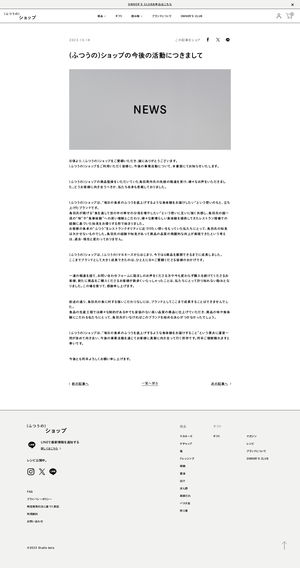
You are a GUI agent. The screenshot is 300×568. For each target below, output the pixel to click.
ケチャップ (186, 443)
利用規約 (32, 514)
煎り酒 (184, 510)
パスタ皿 (185, 503)
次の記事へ (219, 383)
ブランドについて (256, 451)
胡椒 (182, 466)
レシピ (250, 443)
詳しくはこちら (49, 448)
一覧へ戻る (150, 383)
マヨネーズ (186, 436)
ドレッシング (187, 458)
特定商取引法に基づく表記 (43, 506)
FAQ (30, 491)
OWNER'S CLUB (257, 458)
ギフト (216, 436)
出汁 (182, 481)
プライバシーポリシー (39, 499)
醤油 (182, 473)
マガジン (252, 436)
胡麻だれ (185, 495)
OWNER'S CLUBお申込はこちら (150, 4)
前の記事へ (80, 383)
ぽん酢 (184, 488)
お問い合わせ (35, 521)
